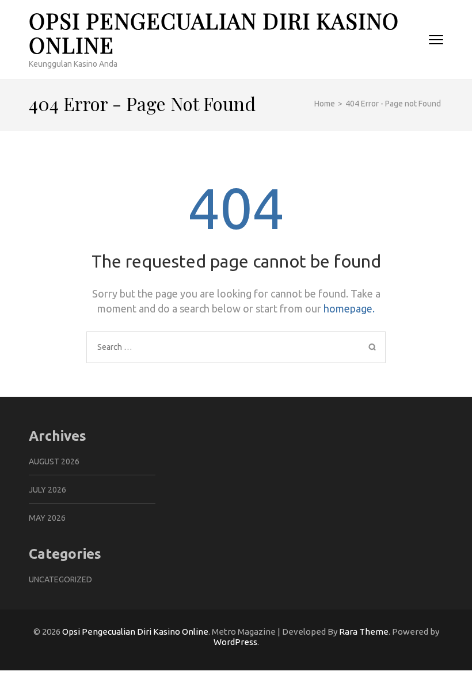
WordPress (235, 642)
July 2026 (47, 489)
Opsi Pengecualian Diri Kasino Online (214, 32)
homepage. (349, 308)
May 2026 (47, 517)
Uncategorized (60, 579)
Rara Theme (364, 631)
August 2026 (54, 461)
